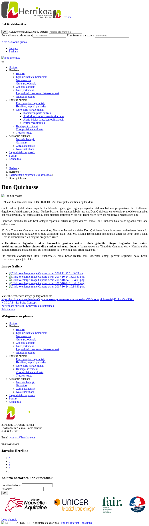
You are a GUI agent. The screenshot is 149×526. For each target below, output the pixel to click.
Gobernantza (23, 80)
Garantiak (21, 142)
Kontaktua (15, 158)
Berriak (13, 155)
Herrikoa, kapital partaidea (31, 106)
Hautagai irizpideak (27, 126)
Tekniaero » (8, 309)
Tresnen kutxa (24, 132)
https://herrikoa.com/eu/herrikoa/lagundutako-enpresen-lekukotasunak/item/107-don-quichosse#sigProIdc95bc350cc (67, 299)
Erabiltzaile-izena (11, 485)
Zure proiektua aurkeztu (29, 129)
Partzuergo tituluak (34, 122)
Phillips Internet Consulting (76, 522)
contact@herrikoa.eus (22, 437)
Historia (20, 73)
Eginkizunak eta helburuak (31, 76)
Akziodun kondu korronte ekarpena (43, 116)
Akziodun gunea (25, 96)
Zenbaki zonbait (25, 86)
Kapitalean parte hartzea (37, 113)
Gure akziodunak (26, 83)
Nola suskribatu (25, 149)
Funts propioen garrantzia (30, 103)
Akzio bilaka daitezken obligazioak (43, 119)
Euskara (13, 51)
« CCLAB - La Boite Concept (18, 302)
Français (13, 48)
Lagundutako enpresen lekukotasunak (37, 93)
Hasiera (13, 67)
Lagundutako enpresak (22, 152)
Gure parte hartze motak (30, 109)
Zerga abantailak (25, 145)
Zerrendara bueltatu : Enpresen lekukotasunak (27, 305)
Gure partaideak (25, 90)
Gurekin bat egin (25, 139)
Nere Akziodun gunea (14, 42)
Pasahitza (6, 488)
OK (4, 31)
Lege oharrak (9, 519)
